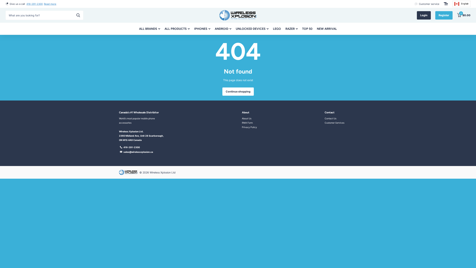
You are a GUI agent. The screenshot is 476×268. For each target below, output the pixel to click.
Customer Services (334, 122)
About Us (246, 118)
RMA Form (247, 122)
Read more (50, 3)
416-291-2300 (34, 3)
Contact (330, 112)
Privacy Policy (249, 127)
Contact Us (330, 118)
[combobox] (461, 4)
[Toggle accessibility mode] (446, 3)
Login (423, 15)
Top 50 (307, 29)
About (245, 112)
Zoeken (78, 15)
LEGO (277, 29)
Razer (290, 29)
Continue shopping (238, 91)
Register (444, 15)
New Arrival (327, 29)
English (465, 3)
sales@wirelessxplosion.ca (138, 152)
